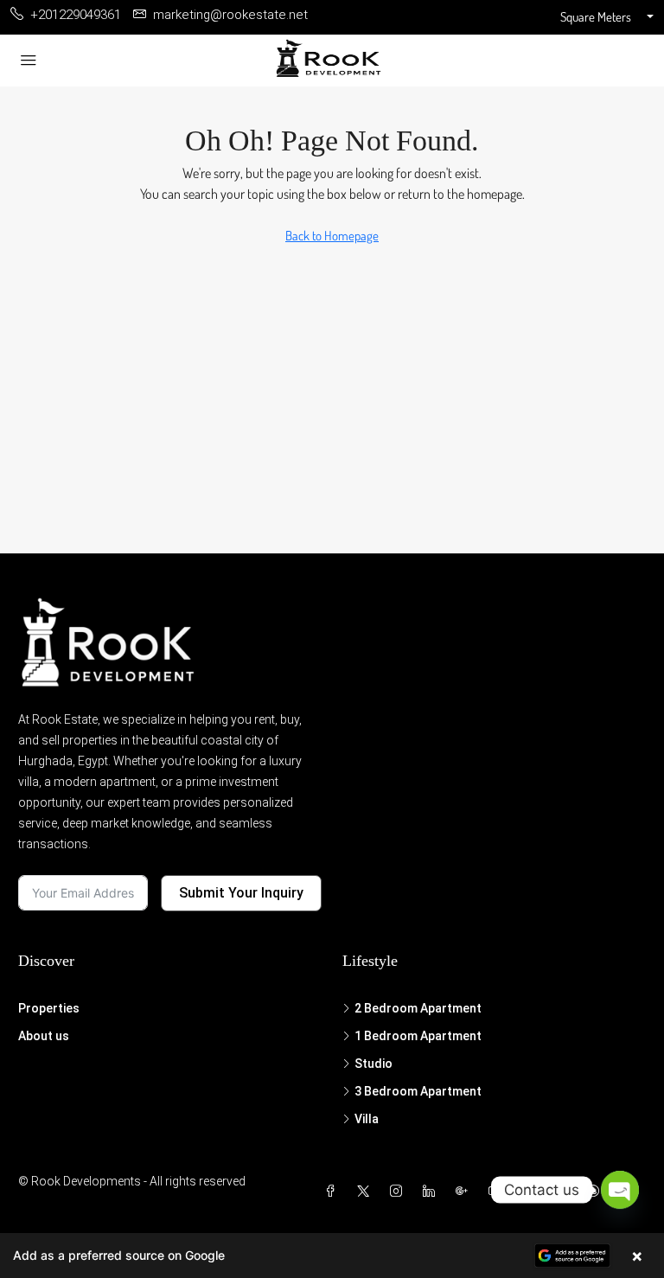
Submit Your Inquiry (241, 893)
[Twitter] (366, 1191)
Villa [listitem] (366, 1119)
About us (43, 1036)
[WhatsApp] (596, 1191)
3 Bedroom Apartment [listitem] (418, 1091)
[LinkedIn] (432, 1191)
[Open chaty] (620, 1190)
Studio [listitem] (373, 1063)
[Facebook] (333, 1191)
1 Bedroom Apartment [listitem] (418, 1036)
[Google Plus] (465, 1191)
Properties (49, 1008)
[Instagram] (399, 1191)
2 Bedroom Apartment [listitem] (418, 1008)
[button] (332, 1255)
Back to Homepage (332, 235)
